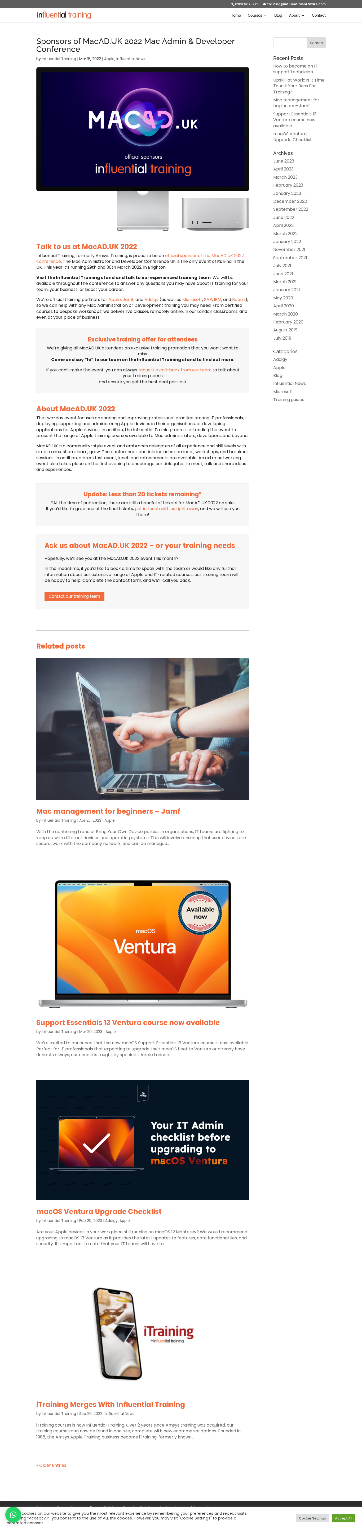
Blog (278, 15)
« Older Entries (51, 1465)
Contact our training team (74, 596)
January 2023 (287, 193)
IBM (217, 299)
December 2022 (290, 201)
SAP (208, 299)
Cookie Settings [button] (312, 1518)
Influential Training (59, 58)
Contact (319, 15)
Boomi (238, 299)
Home (236, 15)
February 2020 (288, 322)
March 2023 (285, 177)
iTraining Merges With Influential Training (110, 1404)
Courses (255, 15)
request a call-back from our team (174, 370)
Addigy (151, 299)
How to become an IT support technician (295, 69)
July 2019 (282, 338)
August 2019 (285, 330)
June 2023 (283, 161)
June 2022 (283, 217)
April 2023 (283, 169)
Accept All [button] (343, 1518)
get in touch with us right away (166, 509)
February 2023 (288, 185)
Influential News (130, 58)
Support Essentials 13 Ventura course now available (128, 1022)
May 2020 (283, 298)
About (294, 15)
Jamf (128, 299)
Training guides (288, 400)
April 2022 (283, 225)
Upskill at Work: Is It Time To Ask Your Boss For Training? (299, 86)
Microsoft (192, 299)
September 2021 (290, 258)
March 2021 (285, 282)
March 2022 (285, 234)
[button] (13, 1515)
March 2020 (285, 314)
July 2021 (282, 266)
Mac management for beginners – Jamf (108, 811)
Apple (109, 58)
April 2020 (283, 306)
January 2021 (286, 290)
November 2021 (289, 249)
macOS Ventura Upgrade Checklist (99, 1211)
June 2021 (283, 274)
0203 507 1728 (247, 4)
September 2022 (290, 209)
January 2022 (287, 242)
